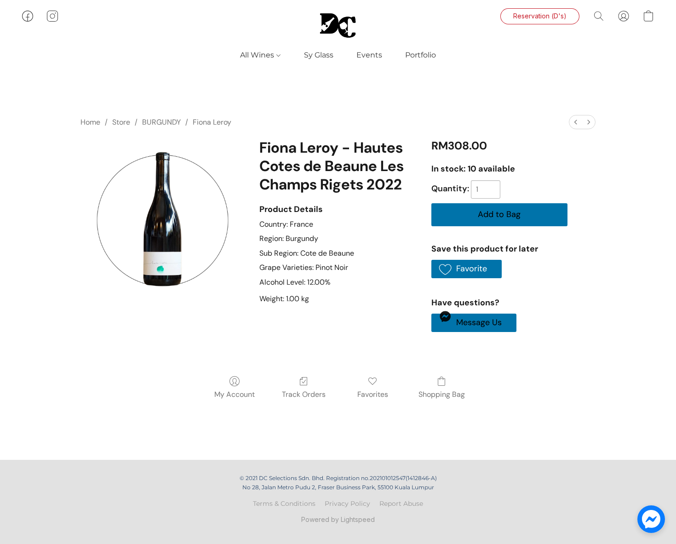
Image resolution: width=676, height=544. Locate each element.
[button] (338, 25)
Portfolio (420, 55)
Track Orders (304, 394)
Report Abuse (401, 503)
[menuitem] (575, 122)
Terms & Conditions (284, 503)
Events (369, 55)
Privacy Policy (347, 503)
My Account (234, 394)
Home (90, 122)
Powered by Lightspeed (338, 519)
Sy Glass (318, 55)
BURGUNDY (161, 122)
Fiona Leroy (212, 122)
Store (121, 122)
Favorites (372, 394)
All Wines (258, 55)
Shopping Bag (441, 394)
